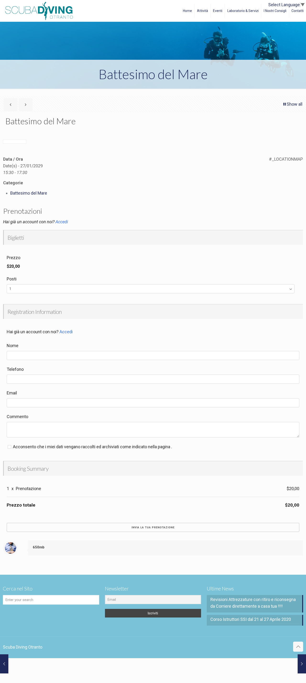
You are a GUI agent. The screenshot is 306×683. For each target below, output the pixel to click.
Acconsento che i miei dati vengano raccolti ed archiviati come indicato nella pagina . (92, 446)
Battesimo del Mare (28, 193)
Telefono (15, 369)
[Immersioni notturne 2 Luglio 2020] (302, 663)
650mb (38, 547)
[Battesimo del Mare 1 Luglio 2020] (4, 663)
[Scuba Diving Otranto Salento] (39, 11)
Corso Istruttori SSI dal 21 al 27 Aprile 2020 (250, 619)
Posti (11, 278)
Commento (17, 416)
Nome (12, 345)
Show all (294, 104)
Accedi (61, 221)
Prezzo (13, 257)
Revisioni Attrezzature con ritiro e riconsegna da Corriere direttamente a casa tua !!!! (253, 603)
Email (12, 392)
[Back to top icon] (298, 647)
